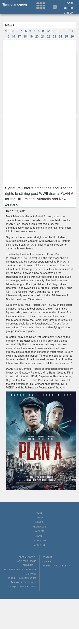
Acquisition (39, 540)
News (39, 535)
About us (39, 545)
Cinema (40, 517)
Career (47, 561)
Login (69, 3)
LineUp (68, 12)
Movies (39, 522)
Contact (47, 557)
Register (67, 7)
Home (39, 512)
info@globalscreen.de (22, 586)
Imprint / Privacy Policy (56, 565)
